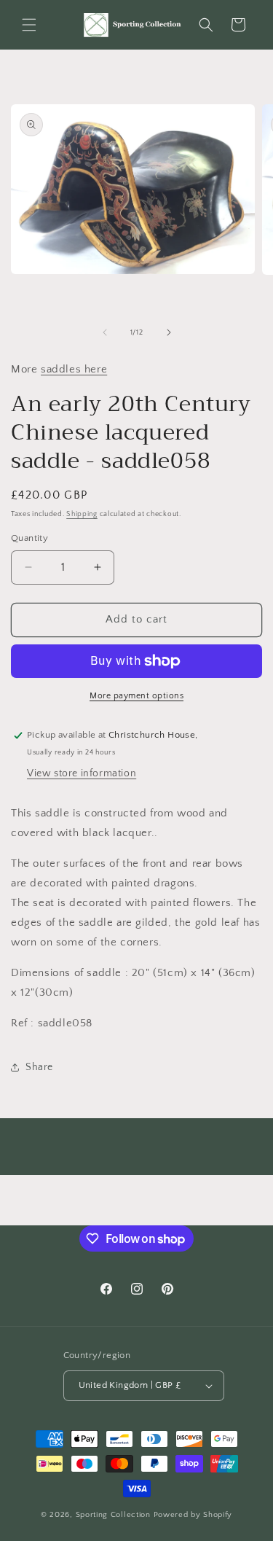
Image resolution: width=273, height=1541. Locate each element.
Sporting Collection (115, 1514)
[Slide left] (105, 332)
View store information (81, 773)
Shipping (82, 514)
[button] (29, 25)
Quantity (29, 538)
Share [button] (39, 1067)
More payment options (136, 696)
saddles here (74, 369)
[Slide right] (169, 332)
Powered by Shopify (193, 1514)
